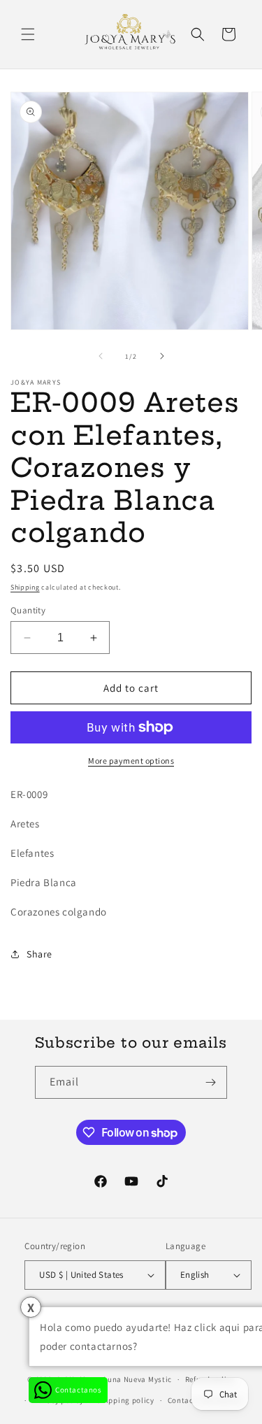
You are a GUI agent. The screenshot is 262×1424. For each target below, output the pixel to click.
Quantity (27, 610)
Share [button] (39, 954)
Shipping (25, 587)
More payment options (131, 760)
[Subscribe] (211, 1082)
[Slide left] (100, 356)
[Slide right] (162, 356)
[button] (28, 34)
